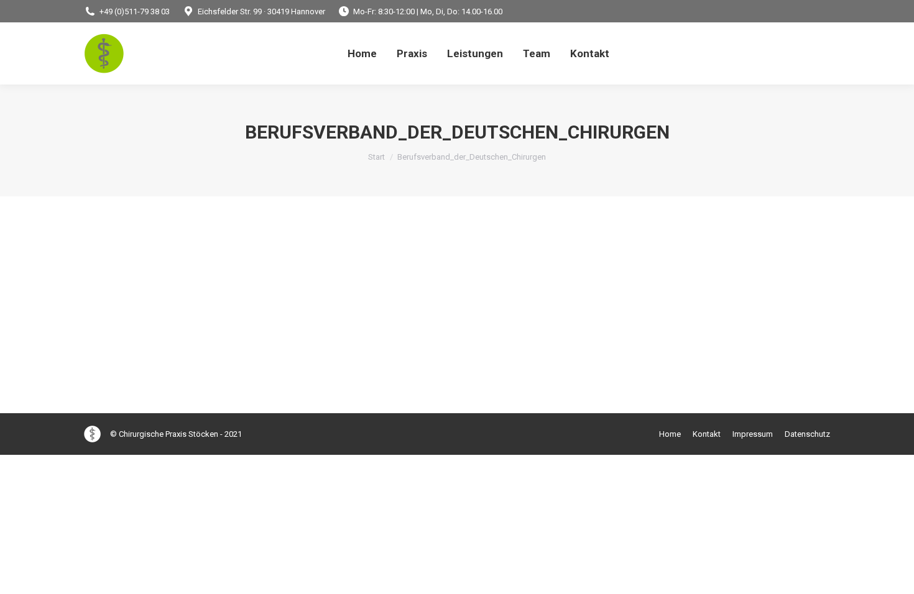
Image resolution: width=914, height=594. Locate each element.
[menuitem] (362, 53)
